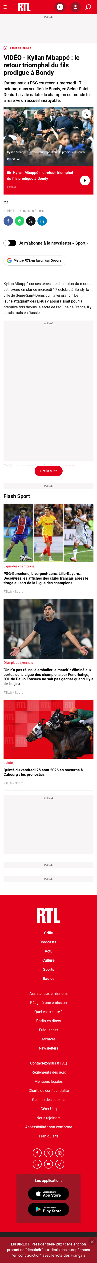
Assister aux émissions (48, 993)
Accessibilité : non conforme (48, 1127)
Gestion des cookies (48, 1099)
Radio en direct (48, 1021)
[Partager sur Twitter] (31, 221)
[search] (88, 7)
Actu (49, 951)
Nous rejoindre (48, 1118)
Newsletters (48, 1048)
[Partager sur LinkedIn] (42, 221)
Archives (48, 1039)
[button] (60, 7)
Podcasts (48, 942)
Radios (48, 978)
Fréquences (48, 1030)
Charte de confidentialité (48, 1090)
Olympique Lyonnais (18, 662)
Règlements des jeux (49, 1072)
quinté (8, 762)
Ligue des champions (19, 566)
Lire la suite (48, 471)
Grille (48, 933)
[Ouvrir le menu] (5, 7)
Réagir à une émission (48, 1002)
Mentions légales (48, 1081)
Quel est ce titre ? (48, 1012)
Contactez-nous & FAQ (48, 1063)
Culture (48, 960)
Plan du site (48, 1136)
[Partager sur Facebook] (8, 221)
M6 (6, 202)
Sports (48, 969)
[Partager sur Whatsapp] (19, 221)
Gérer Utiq (48, 1109)
